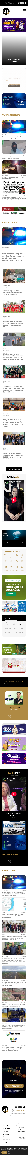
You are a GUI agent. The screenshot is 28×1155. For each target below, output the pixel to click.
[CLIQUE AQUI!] (14, 649)
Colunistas (6, 1134)
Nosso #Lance (7, 1125)
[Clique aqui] (14, 606)
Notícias (5, 1123)
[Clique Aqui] (14, 828)
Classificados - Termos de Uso (21, 1130)
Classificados (7, 1139)
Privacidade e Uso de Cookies (20, 1126)
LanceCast (6, 1131)
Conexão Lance (7, 1137)
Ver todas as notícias (14, 469)
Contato (5, 1142)
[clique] (14, 729)
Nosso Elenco (6, 1128)
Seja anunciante (21, 1123)
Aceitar (4, 1152)
